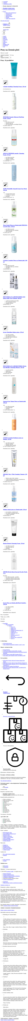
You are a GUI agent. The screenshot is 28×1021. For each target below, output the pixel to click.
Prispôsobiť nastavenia (15, 907)
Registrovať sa (6, 846)
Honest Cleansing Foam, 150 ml (13, 543)
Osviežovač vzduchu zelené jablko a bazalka (12, 650)
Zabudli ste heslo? (7, 847)
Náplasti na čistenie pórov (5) (17, 630)
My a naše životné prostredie (9, 854)
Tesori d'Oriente (6, 649)
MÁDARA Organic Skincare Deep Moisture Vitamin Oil (15, 662)
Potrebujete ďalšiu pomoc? (8, 839)
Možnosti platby (9, 16)
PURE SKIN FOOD (7, 643)
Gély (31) (13, 626)
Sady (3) (12, 638)
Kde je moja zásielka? (7, 848)
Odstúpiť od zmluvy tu (5, 885)
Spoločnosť (5, 881)
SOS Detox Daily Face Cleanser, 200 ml (14, 297)
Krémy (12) (13, 628)
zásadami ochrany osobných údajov (10, 905)
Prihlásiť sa (5, 845)
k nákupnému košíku (7, 3)
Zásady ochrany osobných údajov (7, 910)
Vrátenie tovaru (9, 13)
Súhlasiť (2, 907)
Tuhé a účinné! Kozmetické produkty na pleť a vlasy (14, 644)
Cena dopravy (9, 15)
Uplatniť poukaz (6, 849)
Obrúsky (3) (13, 631)
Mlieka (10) (13, 629)
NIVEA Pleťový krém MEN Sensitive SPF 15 (12, 654)
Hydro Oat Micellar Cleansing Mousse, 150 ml (14, 366)
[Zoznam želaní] (4, 31)
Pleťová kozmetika (9, 624)
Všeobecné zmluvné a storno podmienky (11, 876)
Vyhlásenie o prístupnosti (8, 877)
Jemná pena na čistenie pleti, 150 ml (15, 509)
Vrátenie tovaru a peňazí (8, 837)
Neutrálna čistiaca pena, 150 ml (13, 332)
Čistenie (10, 625)
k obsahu (5, 2)
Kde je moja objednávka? (11, 12)
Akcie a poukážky (7, 838)
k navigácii (5, 1)
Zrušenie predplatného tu (8, 879)
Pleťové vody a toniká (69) (16, 637)
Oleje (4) (13, 633)
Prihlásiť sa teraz (6, 25)
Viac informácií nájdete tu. (6, 780)
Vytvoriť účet (6, 29)
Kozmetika (5, 623)
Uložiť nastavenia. (4, 1018)
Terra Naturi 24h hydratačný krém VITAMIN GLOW (14, 655)
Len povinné (7, 907)
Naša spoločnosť (6, 859)
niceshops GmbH (9, 871)
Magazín (5, 855)
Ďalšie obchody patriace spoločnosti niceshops (12, 882)
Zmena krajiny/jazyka (11, 869)
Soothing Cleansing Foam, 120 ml (14, 86)
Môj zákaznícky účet (7, 832)
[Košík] (15, 33)
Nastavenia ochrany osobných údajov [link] (11, 878)
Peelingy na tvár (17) (15, 635)
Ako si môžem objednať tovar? (9, 833)
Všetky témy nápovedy (10, 18)
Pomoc (4, 11)
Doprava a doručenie (7, 836)
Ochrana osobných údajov (8, 874)
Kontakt (7, 17)
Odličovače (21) (14, 632)
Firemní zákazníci (6, 840)
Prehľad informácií (7, 873)
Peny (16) (13, 636)
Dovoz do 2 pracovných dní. (9, 9)
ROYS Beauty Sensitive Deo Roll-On (11, 666)
